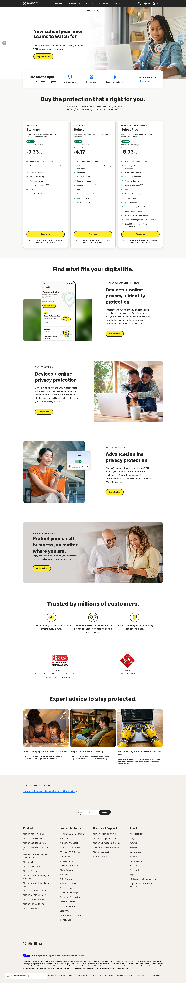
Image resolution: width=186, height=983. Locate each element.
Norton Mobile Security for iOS (36, 884)
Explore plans (43, 56)
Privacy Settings (155, 975)
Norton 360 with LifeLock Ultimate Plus (35, 856)
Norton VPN (29, 862)
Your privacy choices (139, 975)
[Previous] (4, 43)
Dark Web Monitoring (70, 915)
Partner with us (51, 975)
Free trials (135, 865)
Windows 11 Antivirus (70, 852)
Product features (70, 828)
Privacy (77, 975)
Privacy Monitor (67, 906)
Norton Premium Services (106, 834)
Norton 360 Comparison (72, 834)
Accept (34, 976)
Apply (104, 812)
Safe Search (66, 879)
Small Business (74, 3)
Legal (70, 975)
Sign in (133, 874)
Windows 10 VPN (68, 883)
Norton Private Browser (34, 904)
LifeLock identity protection (143, 879)
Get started (114, 334)
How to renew (100, 856)
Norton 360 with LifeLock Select (35, 849)
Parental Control (68, 901)
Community (135, 852)
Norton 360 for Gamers (34, 843)
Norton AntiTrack (31, 866)
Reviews (134, 847)
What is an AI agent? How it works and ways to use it (139, 753)
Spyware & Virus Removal (106, 847)
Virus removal (66, 861)
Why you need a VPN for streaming (87, 751)
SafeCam (64, 910)
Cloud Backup (66, 870)
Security (86, 975)
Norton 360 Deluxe (32, 838)
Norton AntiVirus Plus (33, 834)
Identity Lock (66, 920)
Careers (62, 975)
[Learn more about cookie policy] (27, 976)
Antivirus (64, 838)
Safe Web (64, 874)
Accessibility (109, 975)
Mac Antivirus (66, 856)
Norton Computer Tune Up (106, 838)
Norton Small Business (34, 899)
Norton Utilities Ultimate (35, 890)
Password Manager (69, 892)
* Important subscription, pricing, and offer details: (49, 791)
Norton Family (30, 871)
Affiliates (134, 856)
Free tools (135, 870)
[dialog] (26, 976)
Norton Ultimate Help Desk (106, 843)
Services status (122, 975)
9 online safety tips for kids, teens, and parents (45, 751)
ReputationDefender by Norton (141, 885)
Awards (133, 843)
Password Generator (70, 897)
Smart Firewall (67, 888)
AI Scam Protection (69, 843)
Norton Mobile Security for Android (36, 877)
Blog (132, 838)
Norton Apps (136, 861)
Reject (42, 976)
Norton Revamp (31, 908)
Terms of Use (97, 975)
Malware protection (69, 865)
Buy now (45, 234)
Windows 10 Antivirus (70, 847)
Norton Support (101, 852)
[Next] (182, 43)
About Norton (136, 834)
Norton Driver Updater (34, 895)
